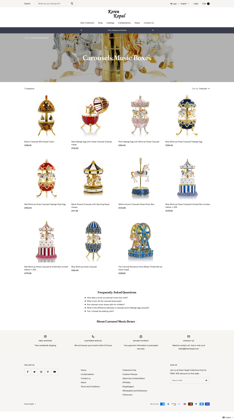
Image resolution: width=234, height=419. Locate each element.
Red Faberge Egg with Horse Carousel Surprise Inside (91, 143)
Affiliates (126, 382)
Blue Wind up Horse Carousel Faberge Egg (184, 142)
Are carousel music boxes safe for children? (106, 304)
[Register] (206, 380)
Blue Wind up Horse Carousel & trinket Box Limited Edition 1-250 (188, 205)
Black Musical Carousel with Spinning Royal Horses (90, 205)
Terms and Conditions (90, 386)
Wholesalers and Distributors (134, 391)
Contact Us (149, 23)
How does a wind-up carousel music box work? (107, 298)
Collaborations (124, 23)
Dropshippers (128, 386)
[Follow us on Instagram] (41, 371)
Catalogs (110, 23)
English (183, 4)
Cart (205, 3)
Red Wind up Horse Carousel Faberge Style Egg (45, 204)
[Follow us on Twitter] (34, 371)
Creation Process (129, 374)
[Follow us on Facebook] (27, 371)
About (137, 23)
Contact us (85, 378)
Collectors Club (129, 370)
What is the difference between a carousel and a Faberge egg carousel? (118, 308)
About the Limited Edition (133, 378)
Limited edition (87, 374)
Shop (100, 23)
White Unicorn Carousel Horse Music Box (136, 204)
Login (196, 3)
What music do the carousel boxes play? (104, 301)
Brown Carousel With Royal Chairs (39, 142)
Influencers (127, 395)
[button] (228, 417)
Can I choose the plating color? (100, 311)
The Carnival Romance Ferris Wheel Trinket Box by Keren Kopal (140, 268)
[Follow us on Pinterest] (47, 371)
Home (26, 38)
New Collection (87, 23)
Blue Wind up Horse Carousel (84, 267)
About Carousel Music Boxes (115, 321)
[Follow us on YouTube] (54, 371)
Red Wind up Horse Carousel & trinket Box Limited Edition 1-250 (46, 268)
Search (27, 3)
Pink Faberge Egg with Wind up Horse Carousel (138, 142)
